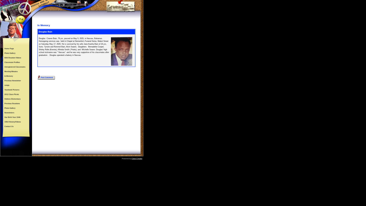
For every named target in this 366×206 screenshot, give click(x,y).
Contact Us (9, 126)
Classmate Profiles (12, 62)
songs (6, 85)
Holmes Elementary (12, 99)
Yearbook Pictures (11, 90)
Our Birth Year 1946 (12, 117)
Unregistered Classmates (14, 67)
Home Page (9, 49)
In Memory (8, 76)
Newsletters (9, 113)
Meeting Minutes (11, 72)
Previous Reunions (12, 104)
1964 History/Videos (12, 122)
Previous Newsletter (12, 81)
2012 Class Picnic (11, 94)
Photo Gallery (9, 53)
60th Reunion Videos (12, 58)
